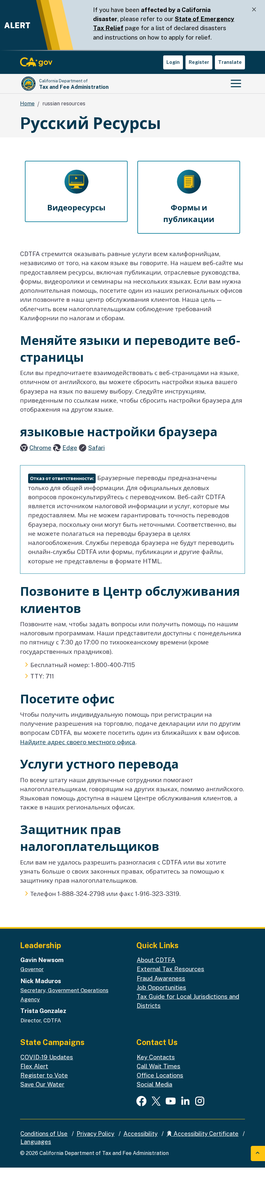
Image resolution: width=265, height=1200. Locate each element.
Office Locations (160, 1075)
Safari (96, 447)
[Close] (254, 9)
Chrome (40, 447)
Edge (69, 447)
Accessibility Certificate (205, 1133)
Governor (32, 969)
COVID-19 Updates (46, 1057)
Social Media (154, 1084)
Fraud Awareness (161, 978)
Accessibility (140, 1133)
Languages (35, 1141)
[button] (76, 191)
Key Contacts (156, 1057)
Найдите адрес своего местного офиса (77, 742)
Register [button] (199, 62)
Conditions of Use (44, 1133)
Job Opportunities (161, 987)
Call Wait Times (158, 1066)
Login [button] (173, 62)
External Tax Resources (170, 968)
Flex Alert (34, 1066)
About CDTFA (156, 959)
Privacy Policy (95, 1133)
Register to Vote (44, 1075)
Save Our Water (42, 1084)
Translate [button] (230, 62)
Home (27, 103)
